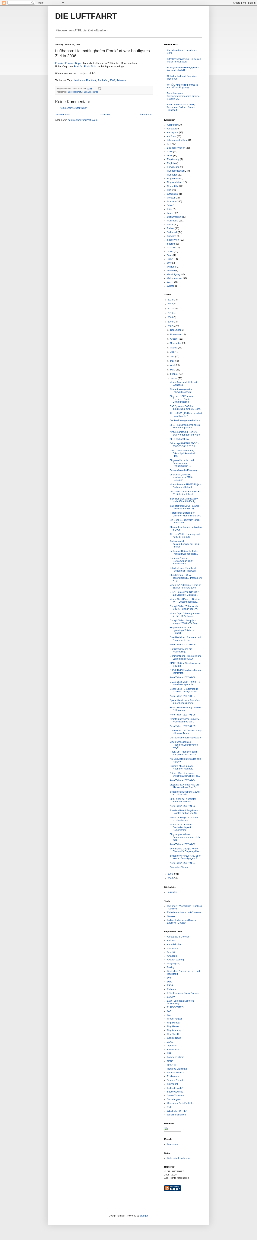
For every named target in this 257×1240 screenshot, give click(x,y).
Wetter (170, 282)
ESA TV (171, 997)
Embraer (171, 989)
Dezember (176, 330)
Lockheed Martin (175, 1057)
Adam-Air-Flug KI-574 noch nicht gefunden (184, 819)
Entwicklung (173, 167)
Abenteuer (172, 125)
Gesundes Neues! (179, 867)
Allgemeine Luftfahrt (177, 140)
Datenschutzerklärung (178, 1158)
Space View (173, 240)
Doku (170, 155)
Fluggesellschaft (73, 92)
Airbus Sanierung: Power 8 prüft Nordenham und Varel (185, 433)
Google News (174, 1038)
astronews (172, 948)
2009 (170, 317)
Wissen (171, 286)
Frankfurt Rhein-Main (85, 66)
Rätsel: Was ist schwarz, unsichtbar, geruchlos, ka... (185, 774)
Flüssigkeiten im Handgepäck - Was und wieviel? (183, 68)
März (173, 369)
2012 (170, 304)
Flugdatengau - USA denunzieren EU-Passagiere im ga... (186, 578)
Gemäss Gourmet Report (68, 63)
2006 (112, 80)
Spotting (171, 244)
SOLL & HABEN (175, 1088)
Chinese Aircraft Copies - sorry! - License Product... (185, 731)
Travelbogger (174, 1099)
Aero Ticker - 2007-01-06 (182, 714)
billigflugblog (173, 963)
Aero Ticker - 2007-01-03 (182, 806)
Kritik (169, 209)
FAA (169, 1011)
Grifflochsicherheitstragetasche (185, 737)
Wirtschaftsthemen (176, 1114)
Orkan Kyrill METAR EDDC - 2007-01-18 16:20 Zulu (184, 444)
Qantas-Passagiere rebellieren (185, 420)
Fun (169, 190)
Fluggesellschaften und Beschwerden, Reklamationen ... (182, 463)
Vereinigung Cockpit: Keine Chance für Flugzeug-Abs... (185, 850)
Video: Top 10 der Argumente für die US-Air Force (185, 614)
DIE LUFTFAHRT (86, 16)
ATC (169, 144)
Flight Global (173, 1022)
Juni (172, 356)
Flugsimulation (174, 182)
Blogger (144, 1215)
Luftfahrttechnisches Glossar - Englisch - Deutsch (182, 921)
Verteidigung (173, 274)
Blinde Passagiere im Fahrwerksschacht (181, 390)
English (171, 163)
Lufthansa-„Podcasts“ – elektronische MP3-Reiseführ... (182, 477)
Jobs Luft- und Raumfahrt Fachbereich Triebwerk (183, 569)
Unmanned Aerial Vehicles (180, 1103)
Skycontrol (172, 1084)
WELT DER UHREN (177, 1111)
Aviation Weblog (175, 959)
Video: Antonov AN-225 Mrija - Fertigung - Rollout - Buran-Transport (182, 107)
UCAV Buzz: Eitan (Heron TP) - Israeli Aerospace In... (185, 683)
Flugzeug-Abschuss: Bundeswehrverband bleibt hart (185, 837)
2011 (170, 308)
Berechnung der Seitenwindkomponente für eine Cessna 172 (183, 96)
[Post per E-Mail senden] (99, 88)
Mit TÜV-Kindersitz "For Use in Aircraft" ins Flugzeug (182, 86)
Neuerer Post (63, 114)
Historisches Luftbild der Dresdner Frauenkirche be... (185, 514)
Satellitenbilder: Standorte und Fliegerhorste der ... (185, 638)
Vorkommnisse (174, 278)
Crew (170, 151)
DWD (170, 981)
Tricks (170, 259)
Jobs (169, 205)
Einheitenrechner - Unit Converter (184, 912)
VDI (169, 1107)
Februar (174, 374)
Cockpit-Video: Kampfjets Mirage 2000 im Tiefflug (183, 621)
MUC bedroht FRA (179, 439)
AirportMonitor (174, 944)
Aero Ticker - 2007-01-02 (182, 844)
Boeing (170, 967)
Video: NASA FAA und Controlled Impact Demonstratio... (181, 827)
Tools (170, 255)
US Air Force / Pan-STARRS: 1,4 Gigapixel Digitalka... (184, 593)
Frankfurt (91, 80)
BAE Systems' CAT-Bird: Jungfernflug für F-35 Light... (185, 407)
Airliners (171, 940)
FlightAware (173, 1026)
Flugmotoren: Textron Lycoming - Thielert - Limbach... (182, 630)
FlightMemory (174, 1030)
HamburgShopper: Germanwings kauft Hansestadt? (181, 561)
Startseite (105, 114)
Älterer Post (146, 114)
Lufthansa (79, 80)
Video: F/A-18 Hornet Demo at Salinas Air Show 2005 (185, 586)
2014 (170, 299)
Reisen (170, 228)
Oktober (174, 339)
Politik (170, 224)
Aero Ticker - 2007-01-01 (182, 863)
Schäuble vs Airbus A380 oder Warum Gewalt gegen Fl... (185, 857)
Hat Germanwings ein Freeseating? (181, 650)
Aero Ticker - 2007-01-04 (182, 780)
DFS (169, 977)
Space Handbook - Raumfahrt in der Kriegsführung (185, 701)
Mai (172, 361)
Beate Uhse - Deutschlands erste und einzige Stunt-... (184, 690)
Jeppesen (172, 1045)
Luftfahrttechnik (175, 217)
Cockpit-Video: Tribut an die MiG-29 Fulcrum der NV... (184, 607)
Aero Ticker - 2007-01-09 (182, 644)
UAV (169, 263)
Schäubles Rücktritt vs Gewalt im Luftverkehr (185, 793)
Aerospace (172, 132)
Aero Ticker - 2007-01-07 (182, 696)
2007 (170, 326)
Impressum (172, 1144)
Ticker (170, 251)
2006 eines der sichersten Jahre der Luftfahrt (183, 800)
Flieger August (174, 1018)
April (173, 365)
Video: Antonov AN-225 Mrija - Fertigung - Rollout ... (185, 485)
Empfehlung (173, 159)
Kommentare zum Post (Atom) (83, 120)
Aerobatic (172, 128)
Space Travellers (175, 1095)
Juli (172, 352)
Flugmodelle (173, 178)
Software (171, 236)
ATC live (171, 952)
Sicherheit (172, 232)
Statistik (171, 247)
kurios (95, 92)
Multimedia (172, 220)
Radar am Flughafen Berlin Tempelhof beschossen (184, 753)
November (176, 334)
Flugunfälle (173, 186)
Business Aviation (176, 148)
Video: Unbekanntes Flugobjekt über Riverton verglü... (184, 745)
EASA (170, 985)
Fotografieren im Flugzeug (183, 470)
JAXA (170, 1042)
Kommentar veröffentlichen (73, 108)
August (174, 347)
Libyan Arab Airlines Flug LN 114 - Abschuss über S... (184, 786)
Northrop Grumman (177, 1068)
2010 (170, 313)
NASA (170, 1061)
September (176, 343)
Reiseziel (121, 80)
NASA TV (171, 1065)
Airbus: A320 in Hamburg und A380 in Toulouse (185, 535)
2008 (170, 321)
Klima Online (173, 1049)
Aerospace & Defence (178, 936)
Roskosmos (173, 1076)
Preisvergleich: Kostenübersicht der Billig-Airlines (185, 544)
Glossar (171, 197)
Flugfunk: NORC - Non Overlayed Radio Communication (181, 399)
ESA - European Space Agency (183, 993)
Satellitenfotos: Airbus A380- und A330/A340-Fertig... (184, 500)
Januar (174, 378)
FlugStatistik (173, 1034)
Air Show (171, 136)
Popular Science (175, 1072)
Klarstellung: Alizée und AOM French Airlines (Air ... (184, 720)
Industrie (171, 201)
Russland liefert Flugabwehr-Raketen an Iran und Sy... (184, 811)
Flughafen (102, 80)
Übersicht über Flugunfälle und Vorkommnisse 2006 (185, 657)
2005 (170, 878)
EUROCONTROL (176, 1007)
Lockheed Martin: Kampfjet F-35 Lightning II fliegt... (185, 493)
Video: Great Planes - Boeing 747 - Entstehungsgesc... (185, 600)
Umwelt (171, 270)
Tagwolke (172, 892)
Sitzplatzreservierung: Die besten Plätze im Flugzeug (184, 60)
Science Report (175, 1080)
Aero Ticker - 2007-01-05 (182, 726)
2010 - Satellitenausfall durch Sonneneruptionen (185, 426)
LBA (169, 1053)
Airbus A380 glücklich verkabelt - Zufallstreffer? (186, 414)
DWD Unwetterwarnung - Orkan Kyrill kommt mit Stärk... (182, 453)
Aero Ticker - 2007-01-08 (182, 677)
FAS (169, 1015)
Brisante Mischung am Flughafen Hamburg (181, 767)
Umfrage (171, 266)
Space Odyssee (175, 1091)
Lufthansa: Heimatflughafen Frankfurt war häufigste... (184, 552)
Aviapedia (172, 956)
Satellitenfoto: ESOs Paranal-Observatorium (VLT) (185, 507)
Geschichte (173, 194)
